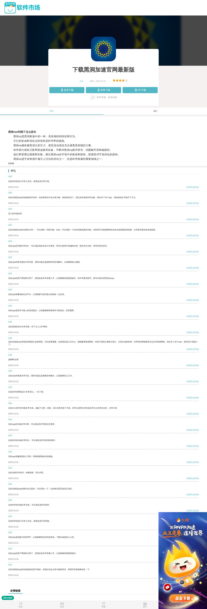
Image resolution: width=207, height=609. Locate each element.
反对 (195, 187)
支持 (188, 187)
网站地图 (7, 598)
